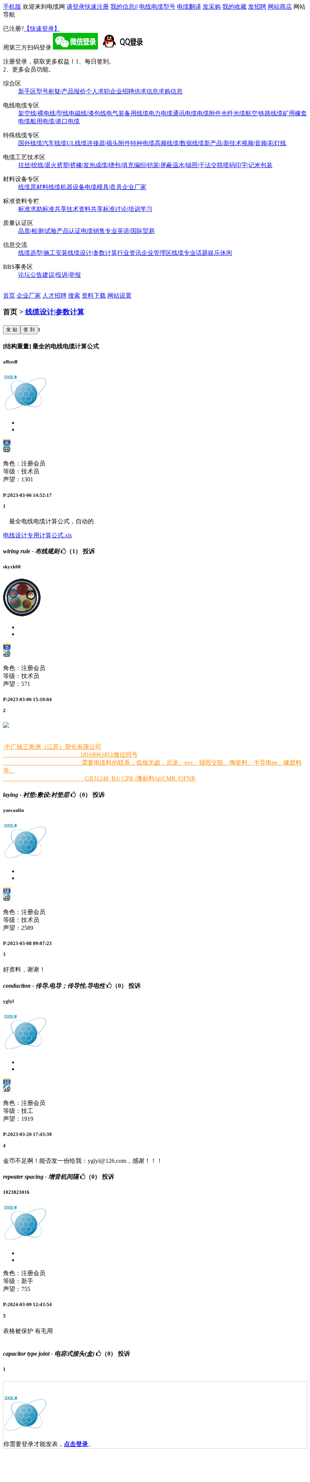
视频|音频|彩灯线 (264, 143)
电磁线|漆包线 (87, 113)
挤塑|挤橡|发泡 (76, 165)
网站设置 (119, 295)
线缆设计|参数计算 (92, 253)
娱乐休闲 (220, 253)
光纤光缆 (233, 113)
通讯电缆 (185, 113)
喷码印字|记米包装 (248, 165)
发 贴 (11, 329)
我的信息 (124, 6)
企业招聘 (122, 91)
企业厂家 (134, 187)
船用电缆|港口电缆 (55, 121)
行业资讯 (129, 253)
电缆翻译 (189, 6)
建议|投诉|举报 (61, 275)
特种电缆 (142, 143)
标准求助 (30, 209)
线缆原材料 (33, 187)
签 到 (29, 329)
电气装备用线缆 (127, 113)
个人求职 (98, 91)
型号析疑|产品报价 (61, 91)
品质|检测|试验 (37, 231)
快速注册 (97, 6)
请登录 (76, 6)
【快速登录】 (42, 28)
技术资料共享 (85, 209)
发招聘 (257, 6)
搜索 (74, 295)
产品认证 (69, 231)
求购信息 (170, 91)
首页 (9, 295)
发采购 (212, 6)
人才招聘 (54, 295)
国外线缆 (30, 143)
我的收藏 (234, 6)
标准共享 (54, 209)
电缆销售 (93, 231)
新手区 (27, 91)
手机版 (12, 6)
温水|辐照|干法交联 (197, 165)
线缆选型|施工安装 (43, 253)
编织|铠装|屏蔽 (153, 165)
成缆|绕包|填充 (114, 165)
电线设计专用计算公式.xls (37, 535)
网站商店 (280, 6)
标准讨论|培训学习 (127, 209)
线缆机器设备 (66, 187)
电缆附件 (209, 113)
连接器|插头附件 (108, 143)
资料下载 (94, 295)
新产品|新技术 (223, 143)
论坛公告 (30, 275)
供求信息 (146, 91)
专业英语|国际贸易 (130, 231)
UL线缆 (77, 143)
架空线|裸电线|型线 (43, 113)
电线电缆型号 (157, 6)
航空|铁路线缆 (264, 113)
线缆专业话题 (190, 253)
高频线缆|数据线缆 (179, 143)
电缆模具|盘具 (103, 187)
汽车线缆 (54, 143)
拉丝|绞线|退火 (37, 165)
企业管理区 (156, 253)
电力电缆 (161, 113)
